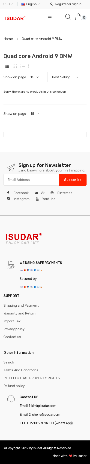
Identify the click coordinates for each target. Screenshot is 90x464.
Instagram (21, 199)
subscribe (72, 180)
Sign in (76, 4)
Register (61, 4)
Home (8, 39)
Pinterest (64, 193)
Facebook (20, 193)
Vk (43, 193)
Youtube (48, 199)
